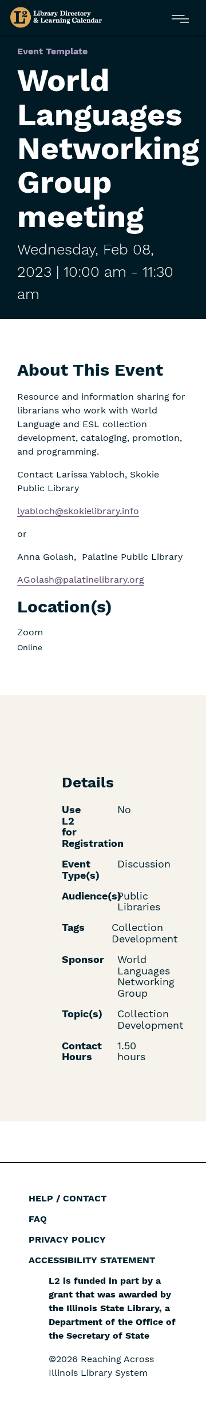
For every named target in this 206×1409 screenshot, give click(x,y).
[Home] (56, 17)
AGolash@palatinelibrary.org (80, 579)
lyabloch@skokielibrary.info (78, 511)
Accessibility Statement (92, 1260)
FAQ (38, 1218)
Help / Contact (67, 1198)
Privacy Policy (67, 1239)
